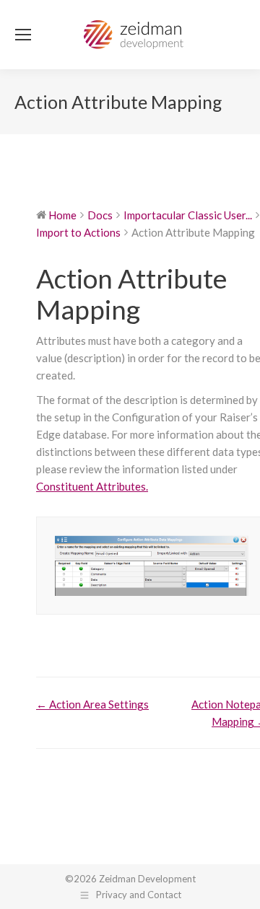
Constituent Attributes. (92, 486)
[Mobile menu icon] (23, 34)
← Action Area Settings (92, 704)
